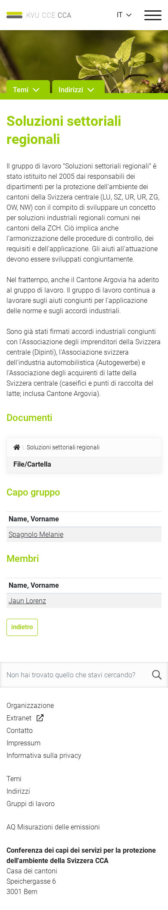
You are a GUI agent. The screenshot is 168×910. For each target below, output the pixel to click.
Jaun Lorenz (27, 601)
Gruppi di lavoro (30, 804)
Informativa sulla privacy (43, 755)
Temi (14, 779)
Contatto (19, 730)
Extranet (18, 718)
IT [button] (120, 15)
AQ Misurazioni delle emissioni (53, 827)
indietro (22, 627)
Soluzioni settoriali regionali (63, 447)
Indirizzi (18, 791)
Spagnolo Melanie (36, 534)
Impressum (23, 743)
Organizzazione (30, 705)
